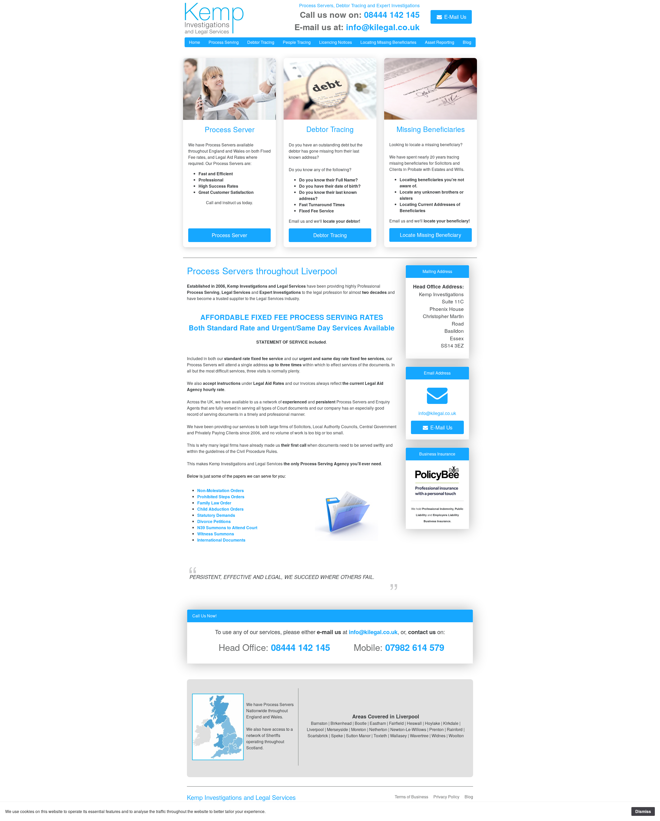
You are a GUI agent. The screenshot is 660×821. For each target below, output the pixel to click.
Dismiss (643, 811)
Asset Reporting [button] (439, 42)
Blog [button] (467, 42)
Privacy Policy (446, 797)
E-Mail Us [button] (454, 16)
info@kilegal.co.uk (383, 27)
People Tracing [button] (297, 42)
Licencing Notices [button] (335, 42)
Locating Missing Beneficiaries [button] (388, 42)
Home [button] (194, 42)
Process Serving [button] (224, 42)
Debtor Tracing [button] (260, 42)
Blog (469, 797)
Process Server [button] (229, 235)
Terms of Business (411, 797)
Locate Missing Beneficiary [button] (430, 234)
